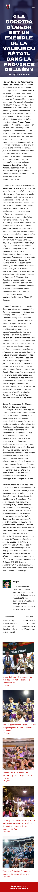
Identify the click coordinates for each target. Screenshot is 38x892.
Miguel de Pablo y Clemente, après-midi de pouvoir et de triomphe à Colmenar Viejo (18, 680)
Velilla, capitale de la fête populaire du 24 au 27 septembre (28, 623)
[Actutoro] (8, 7)
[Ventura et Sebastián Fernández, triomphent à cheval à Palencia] (19, 852)
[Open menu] (33, 6)
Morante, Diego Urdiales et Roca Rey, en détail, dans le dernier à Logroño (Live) (10, 624)
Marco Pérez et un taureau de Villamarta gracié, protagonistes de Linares (17, 775)
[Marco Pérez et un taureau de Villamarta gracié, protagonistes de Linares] (19, 754)
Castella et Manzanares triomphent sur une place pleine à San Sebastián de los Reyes (19, 728)
